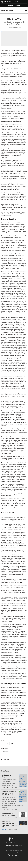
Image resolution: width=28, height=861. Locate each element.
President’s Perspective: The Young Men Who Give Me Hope (10, 824)
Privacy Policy (18, 845)
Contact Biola (9, 842)
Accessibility (16, 848)
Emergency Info (10, 845)
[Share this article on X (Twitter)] (3, 743)
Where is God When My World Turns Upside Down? (9, 793)
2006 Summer (5, 751)
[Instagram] (19, 855)
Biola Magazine (7, 10)
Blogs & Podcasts (14, 5)
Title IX (10, 848)
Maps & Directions (18, 842)
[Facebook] (9, 855)
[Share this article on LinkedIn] (12, 743)
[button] (26, 10)
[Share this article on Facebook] (8, 743)
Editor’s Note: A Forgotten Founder (9, 814)
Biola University (11, 1)
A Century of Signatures (6, 776)
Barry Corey (5, 829)
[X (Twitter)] (12, 855)
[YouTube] (16, 855)
